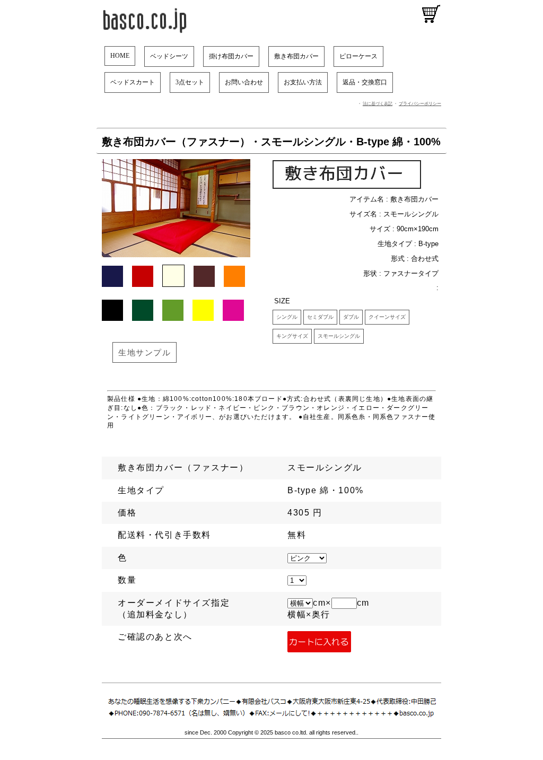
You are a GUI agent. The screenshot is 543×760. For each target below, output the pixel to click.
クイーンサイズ (387, 317)
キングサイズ (292, 336)
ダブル (351, 317)
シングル (286, 317)
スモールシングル (339, 336)
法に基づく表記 (377, 103)
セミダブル (320, 317)
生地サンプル (144, 352)
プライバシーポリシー (420, 103)
